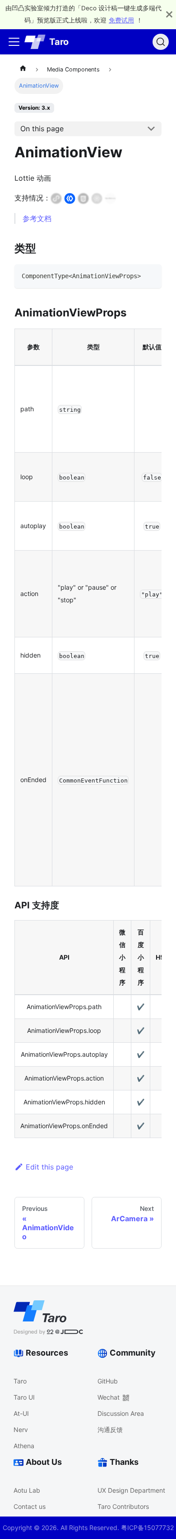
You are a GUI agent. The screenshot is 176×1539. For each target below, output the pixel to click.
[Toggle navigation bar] (14, 42)
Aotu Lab (27, 1490)
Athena (24, 1446)
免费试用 (121, 20)
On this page (42, 128)
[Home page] (23, 70)
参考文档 (37, 218)
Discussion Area (120, 1413)
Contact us (30, 1506)
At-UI (21, 1413)
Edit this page (49, 1166)
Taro (20, 1381)
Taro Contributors (123, 1506)
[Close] (169, 14)
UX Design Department (131, 1490)
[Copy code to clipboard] (150, 275)
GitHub (107, 1381)
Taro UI (24, 1397)
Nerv (21, 1429)
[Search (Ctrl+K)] (161, 42)
